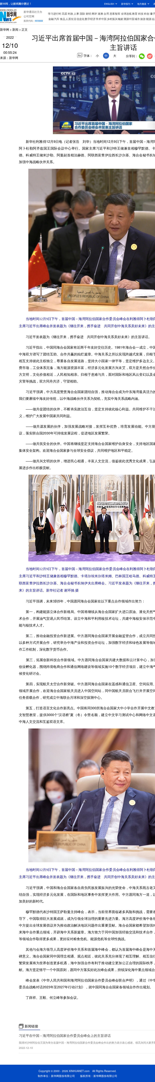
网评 (94, 13)
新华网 (4, 29)
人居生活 (71, 19)
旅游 (143, 19)
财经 (88, 13)
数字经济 (90, 19)
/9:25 (69, 130)
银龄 (120, 19)
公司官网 (29, 16)
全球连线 (126, 13)
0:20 (63, 130)
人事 (76, 13)
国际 (82, 13)
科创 (146, 13)
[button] (56, 130)
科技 (140, 13)
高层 (64, 13)
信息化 (80, 19)
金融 (51, 19)
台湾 (106, 13)
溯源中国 (129, 19)
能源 (148, 19)
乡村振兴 (112, 19)
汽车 (56, 19)
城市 (137, 19)
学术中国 (101, 19)
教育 (134, 13)
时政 (70, 13)
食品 (62, 19)
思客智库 (115, 13)
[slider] (58, 126)
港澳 (100, 13)
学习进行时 (54, 13)
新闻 (15, 29)
